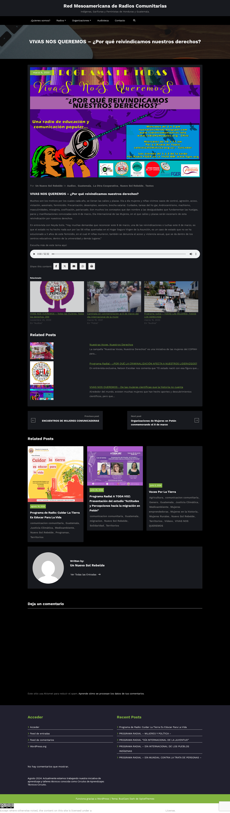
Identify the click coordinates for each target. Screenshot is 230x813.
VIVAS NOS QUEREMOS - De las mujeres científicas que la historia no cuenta (136, 387)
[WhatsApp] (83, 266)
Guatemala (84, 185)
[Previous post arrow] (35, 420)
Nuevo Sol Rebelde (131, 185)
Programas (62, 532)
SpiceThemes (146, 798)
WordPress (103, 798)
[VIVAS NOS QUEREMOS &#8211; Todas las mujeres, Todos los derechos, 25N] (57, 296)
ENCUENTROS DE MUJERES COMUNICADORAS (70, 420)
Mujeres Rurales (159, 516)
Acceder (34, 727)
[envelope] (74, 266)
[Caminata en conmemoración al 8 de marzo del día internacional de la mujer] (114, 296)
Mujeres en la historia (183, 511)
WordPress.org (38, 746)
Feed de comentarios (42, 740)
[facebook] (56, 266)
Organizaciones (80, 20)
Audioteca (103, 20)
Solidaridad (97, 525)
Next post (136, 416)
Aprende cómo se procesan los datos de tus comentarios (111, 693)
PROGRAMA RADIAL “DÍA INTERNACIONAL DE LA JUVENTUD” (154, 740)
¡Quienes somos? (40, 20)
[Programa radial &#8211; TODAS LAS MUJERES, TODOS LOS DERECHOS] (171, 296)
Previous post (91, 416)
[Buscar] (134, 20)
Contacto (120, 20)
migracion (96, 520)
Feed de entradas (40, 733)
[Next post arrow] (197, 420)
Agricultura (156, 497)
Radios (60, 20)
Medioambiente (64, 527)
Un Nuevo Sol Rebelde (49, 185)
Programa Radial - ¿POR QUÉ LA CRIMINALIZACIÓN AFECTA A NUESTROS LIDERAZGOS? (143, 363)
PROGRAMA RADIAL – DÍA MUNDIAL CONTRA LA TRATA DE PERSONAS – (160, 757)
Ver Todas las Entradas (84, 574)
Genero (153, 502)
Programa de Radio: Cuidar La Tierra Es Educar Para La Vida (153, 727)
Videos (168, 521)
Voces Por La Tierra (162, 491)
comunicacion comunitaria (47, 523)
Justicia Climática (41, 527)
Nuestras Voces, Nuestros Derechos (111, 344)
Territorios (36, 537)
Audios (71, 185)
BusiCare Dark (127, 798)
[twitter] (64, 266)
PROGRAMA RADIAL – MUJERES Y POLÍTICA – (145, 733)
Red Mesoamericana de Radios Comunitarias (115, 6)
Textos (149, 185)
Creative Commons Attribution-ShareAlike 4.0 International (128, 810)
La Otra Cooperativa (105, 185)
